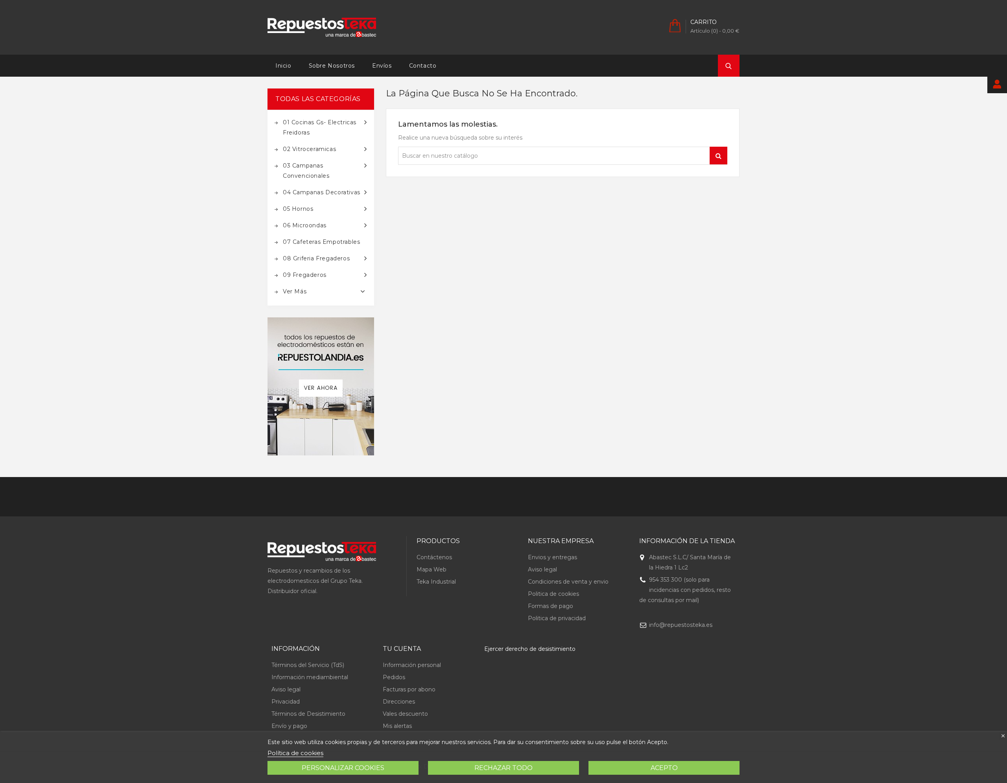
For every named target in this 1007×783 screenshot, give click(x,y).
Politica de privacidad (557, 618)
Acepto (664, 768)
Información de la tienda (687, 541)
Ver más (294, 291)
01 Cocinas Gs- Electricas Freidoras (319, 127)
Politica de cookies (553, 593)
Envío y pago (289, 726)
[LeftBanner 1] (320, 386)
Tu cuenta (402, 648)
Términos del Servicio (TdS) (307, 665)
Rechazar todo (503, 768)
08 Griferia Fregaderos (316, 258)
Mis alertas (397, 726)
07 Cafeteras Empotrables (321, 241)
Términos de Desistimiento (308, 713)
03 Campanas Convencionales (306, 170)
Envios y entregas (552, 557)
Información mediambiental (309, 677)
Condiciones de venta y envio (568, 581)
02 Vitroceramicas (309, 149)
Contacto (423, 65)
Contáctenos (434, 557)
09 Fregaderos (304, 274)
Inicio (283, 65)
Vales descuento (405, 713)
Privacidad (285, 701)
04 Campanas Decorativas (321, 192)
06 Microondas (304, 225)
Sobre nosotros (332, 65)
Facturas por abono (409, 689)
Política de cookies (295, 753)
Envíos (382, 65)
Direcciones (399, 701)
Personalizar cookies (343, 768)
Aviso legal (542, 569)
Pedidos (394, 677)
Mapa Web (431, 569)
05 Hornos (298, 208)
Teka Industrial (436, 581)
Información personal (412, 665)
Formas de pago (550, 606)
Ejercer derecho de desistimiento (529, 648)
